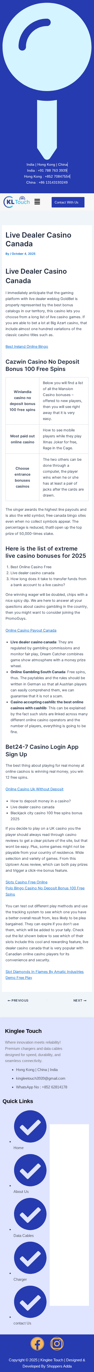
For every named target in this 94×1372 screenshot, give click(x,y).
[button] (37, 202)
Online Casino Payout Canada (31, 630)
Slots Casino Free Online (26, 882)
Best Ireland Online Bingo (27, 346)
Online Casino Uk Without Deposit (34, 789)
